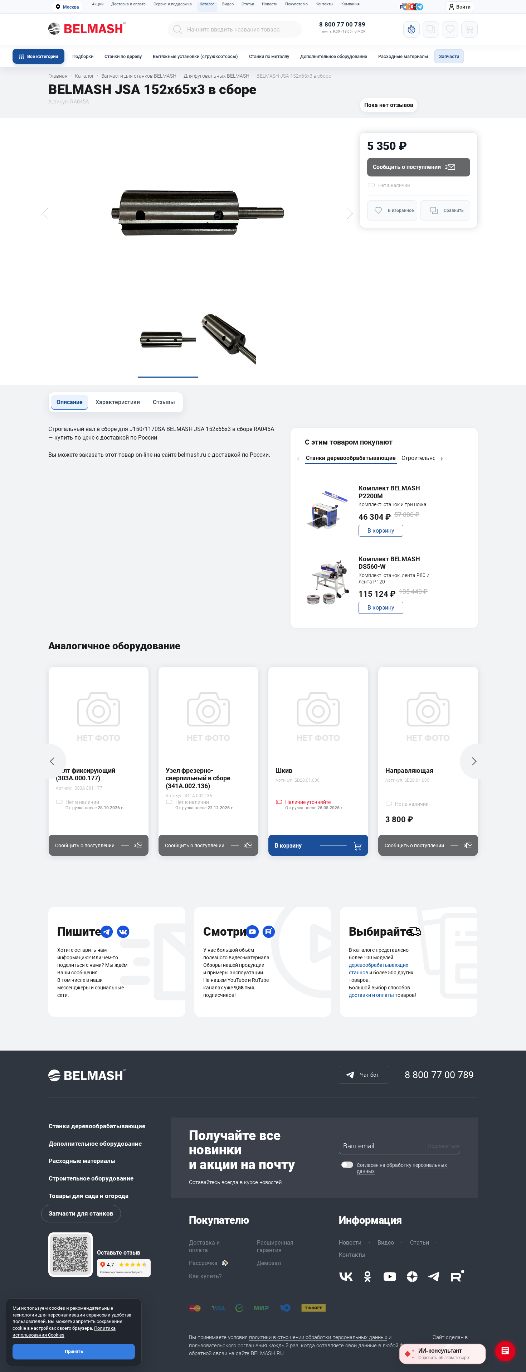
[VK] (123, 931)
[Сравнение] (431, 29)
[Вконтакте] (346, 1276)
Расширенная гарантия (275, 1246)
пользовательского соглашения (228, 1345)
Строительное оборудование (91, 1178)
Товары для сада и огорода (88, 1195)
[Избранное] (450, 29)
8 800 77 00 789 (342, 24)
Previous (298, 458)
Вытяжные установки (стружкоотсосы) (195, 56)
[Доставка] (414, 931)
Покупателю (296, 4)
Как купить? (205, 1276)
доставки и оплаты (371, 995)
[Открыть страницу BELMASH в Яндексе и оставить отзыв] (70, 1254)
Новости (269, 4)
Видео (228, 4)
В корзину (380, 530)
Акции (97, 4)
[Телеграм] (420, 7)
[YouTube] (252, 931)
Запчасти (449, 56)
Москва (71, 7)
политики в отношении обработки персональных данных (318, 1337)
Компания (350, 4)
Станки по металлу (269, 56)
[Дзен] (412, 1276)
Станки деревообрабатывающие (97, 1126)
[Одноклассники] (367, 1276)
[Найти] (177, 29)
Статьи (248, 4)
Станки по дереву (123, 56)
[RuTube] (268, 931)
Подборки (82, 56)
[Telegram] (106, 931)
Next (441, 458)
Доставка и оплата (128, 4)
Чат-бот (369, 1075)
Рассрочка (203, 1263)
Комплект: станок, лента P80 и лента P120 (394, 578)
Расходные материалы (403, 56)
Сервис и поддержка (173, 4)
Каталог (207, 4)
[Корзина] (469, 29)
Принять (74, 1351)
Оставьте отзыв (118, 1253)
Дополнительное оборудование (333, 56)
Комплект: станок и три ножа (393, 504)
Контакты (324, 4)
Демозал (269, 1263)
